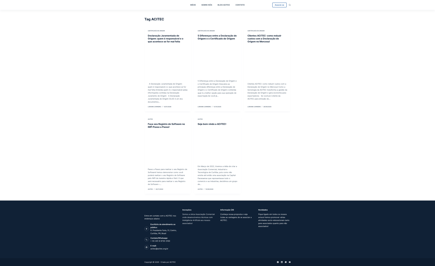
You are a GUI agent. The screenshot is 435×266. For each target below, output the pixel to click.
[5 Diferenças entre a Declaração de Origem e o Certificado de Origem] (217, 59)
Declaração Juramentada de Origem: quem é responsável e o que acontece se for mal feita (165, 38)
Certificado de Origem (156, 31)
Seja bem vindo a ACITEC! (212, 124)
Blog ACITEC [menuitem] (224, 5)
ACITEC (150, 119)
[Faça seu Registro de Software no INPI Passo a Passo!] (167, 148)
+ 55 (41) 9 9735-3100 (160, 241)
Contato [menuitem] (240, 5)
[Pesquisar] (290, 5)
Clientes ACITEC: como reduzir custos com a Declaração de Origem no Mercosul (264, 38)
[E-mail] (290, 262)
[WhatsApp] (286, 262)
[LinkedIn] (282, 262)
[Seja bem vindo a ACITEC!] (217, 145)
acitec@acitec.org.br (159, 249)
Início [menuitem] (193, 5)
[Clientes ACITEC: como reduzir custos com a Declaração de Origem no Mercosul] (267, 62)
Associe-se (279, 5)
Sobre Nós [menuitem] (206, 5)
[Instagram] (278, 262)
